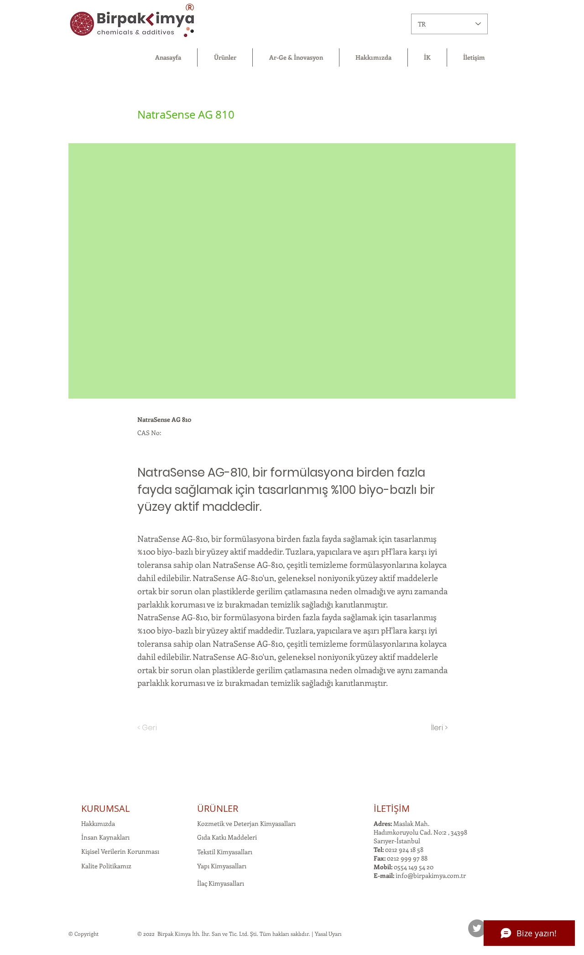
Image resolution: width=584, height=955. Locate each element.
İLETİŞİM (392, 808)
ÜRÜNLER (217, 808)
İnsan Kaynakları (105, 837)
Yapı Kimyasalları (221, 866)
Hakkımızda (98, 823)
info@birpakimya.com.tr (431, 875)
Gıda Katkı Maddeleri (227, 837)
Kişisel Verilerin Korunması (120, 851)
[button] (225, 57)
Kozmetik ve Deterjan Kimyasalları (246, 823)
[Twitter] (477, 928)
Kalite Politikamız (106, 866)
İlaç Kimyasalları (220, 883)
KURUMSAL (105, 808)
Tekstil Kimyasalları (224, 851)
